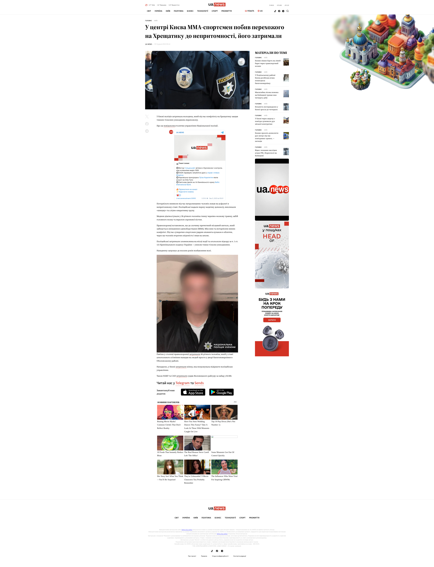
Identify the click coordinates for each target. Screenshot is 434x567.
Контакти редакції (239, 556)
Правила (204, 556)
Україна (158, 11)
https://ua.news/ (187, 530)
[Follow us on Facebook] (279, 11)
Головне (148, 21)
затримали (194, 354)
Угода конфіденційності (220, 556)
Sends (199, 383)
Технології (202, 11)
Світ (149, 11)
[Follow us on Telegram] (283, 11)
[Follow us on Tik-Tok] (275, 11)
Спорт (215, 11)
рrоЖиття (226, 11)
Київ (168, 11)
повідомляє (169, 125)
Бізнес (190, 11)
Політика (178, 11)
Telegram (183, 383)
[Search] (287, 11)
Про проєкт (192, 556)
